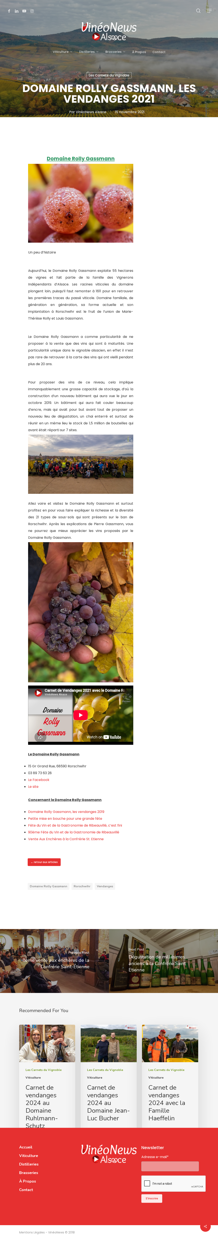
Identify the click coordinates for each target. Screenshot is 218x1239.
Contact (26, 1189)
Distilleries (29, 1164)
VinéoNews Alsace (91, 111)
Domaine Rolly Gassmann (48, 886)
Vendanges (105, 886)
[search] (198, 11)
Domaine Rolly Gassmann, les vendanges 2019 (66, 811)
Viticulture (33, 1078)
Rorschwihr (82, 886)
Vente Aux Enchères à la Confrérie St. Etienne (66, 839)
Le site (33, 786)
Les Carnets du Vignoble (109, 75)
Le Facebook (38, 779)
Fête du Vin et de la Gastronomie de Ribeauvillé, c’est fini (75, 825)
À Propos (27, 1181)
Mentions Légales (32, 1232)
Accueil (25, 1147)
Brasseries (28, 1172)
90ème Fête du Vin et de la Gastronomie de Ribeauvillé (73, 832)
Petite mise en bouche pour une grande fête (65, 818)
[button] (209, 11)
